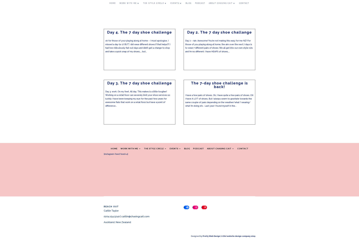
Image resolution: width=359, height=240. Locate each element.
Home (113, 3)
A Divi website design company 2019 (238, 236)
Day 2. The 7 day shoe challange (219, 32)
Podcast (200, 3)
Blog (188, 3)
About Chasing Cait (221, 3)
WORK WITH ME (128, 3)
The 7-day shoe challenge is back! (219, 85)
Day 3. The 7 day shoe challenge (139, 83)
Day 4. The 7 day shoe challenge (139, 32)
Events (175, 3)
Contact (244, 3)
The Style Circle (153, 3)
